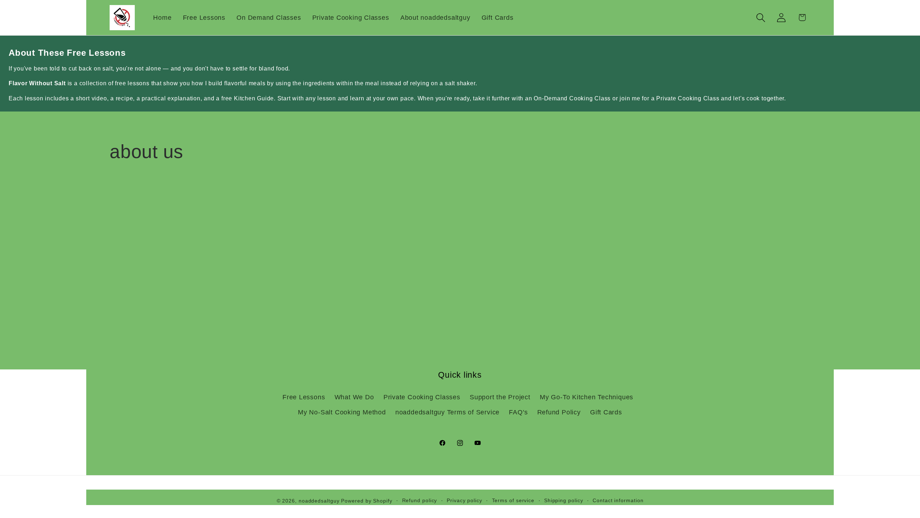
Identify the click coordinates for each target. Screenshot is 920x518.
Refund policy (419, 500)
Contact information (618, 500)
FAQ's (518, 412)
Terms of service (513, 500)
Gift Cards (606, 412)
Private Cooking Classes (421, 397)
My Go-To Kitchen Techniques (586, 397)
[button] (761, 17)
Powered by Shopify (366, 501)
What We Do (354, 397)
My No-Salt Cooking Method (342, 412)
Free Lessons (303, 397)
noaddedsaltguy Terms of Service (447, 412)
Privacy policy (464, 500)
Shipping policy (563, 500)
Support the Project (500, 397)
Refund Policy (559, 412)
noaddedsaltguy (319, 501)
